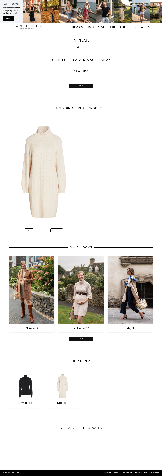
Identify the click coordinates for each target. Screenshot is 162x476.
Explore (56, 230)
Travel (102, 27)
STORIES (59, 59)
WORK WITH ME (127, 473)
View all (8, 18)
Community (77, 27)
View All (81, 86)
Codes (123, 27)
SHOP (105, 59)
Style (91, 27)
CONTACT (107, 473)
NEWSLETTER (154, 473)
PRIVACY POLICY (141, 473)
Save (83, 47)
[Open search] (135, 27)
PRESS (116, 473)
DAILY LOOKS (83, 59)
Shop (113, 27)
